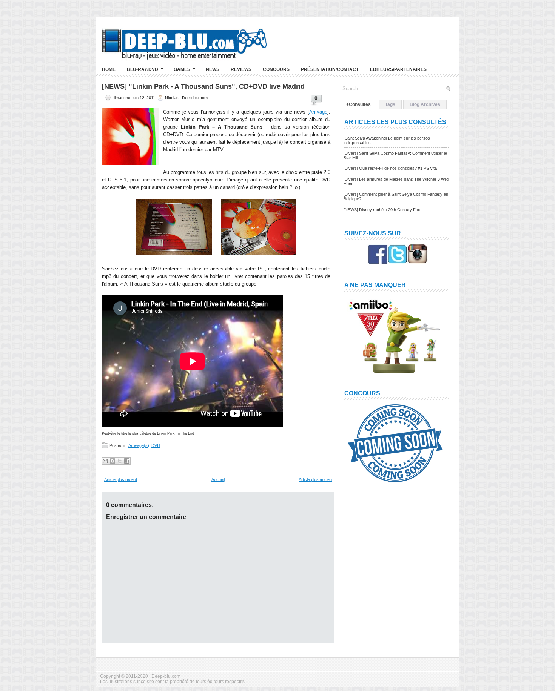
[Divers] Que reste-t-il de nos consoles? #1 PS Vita (390, 168)
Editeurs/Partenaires (398, 69)
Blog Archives (425, 104)
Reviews (241, 69)
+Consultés (358, 104)
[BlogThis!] (112, 461)
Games (184, 69)
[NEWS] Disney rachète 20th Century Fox (382, 209)
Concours (276, 69)
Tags (390, 104)
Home (109, 69)
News (212, 69)
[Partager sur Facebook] (127, 461)
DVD (155, 445)
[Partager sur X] (119, 461)
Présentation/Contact (330, 69)
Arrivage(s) (138, 445)
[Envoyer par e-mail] (105, 461)
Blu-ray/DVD (145, 69)
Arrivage (318, 112)
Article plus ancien (315, 479)
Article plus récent (120, 479)
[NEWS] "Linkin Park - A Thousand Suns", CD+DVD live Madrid (203, 86)
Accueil (218, 479)
